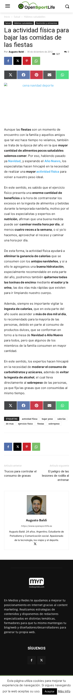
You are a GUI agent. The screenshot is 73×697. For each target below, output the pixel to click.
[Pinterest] (27, 61)
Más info (64, 691)
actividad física (47, 171)
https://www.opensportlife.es (36, 526)
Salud (17, 16)
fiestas (40, 423)
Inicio (7, 16)
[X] (17, 61)
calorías (61, 418)
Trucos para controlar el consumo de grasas (20, 473)
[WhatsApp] (36, 61)
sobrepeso (54, 423)
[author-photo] (36, 514)
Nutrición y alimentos (46, 23)
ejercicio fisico (25, 423)
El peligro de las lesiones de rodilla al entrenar (55, 476)
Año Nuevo (52, 161)
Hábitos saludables (34, 16)
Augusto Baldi (16, 51)
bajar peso (47, 418)
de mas (10, 423)
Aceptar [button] (50, 691)
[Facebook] (8, 61)
